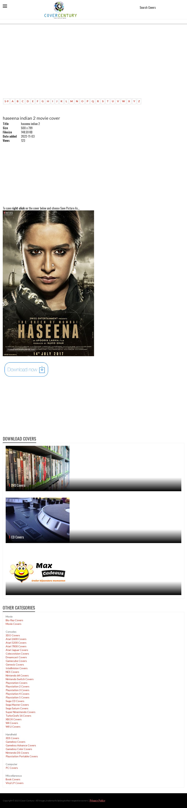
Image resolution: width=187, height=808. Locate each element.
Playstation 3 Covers (17, 690)
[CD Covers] (93, 520)
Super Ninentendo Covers (20, 711)
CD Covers (17, 537)
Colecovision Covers (17, 653)
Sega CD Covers (15, 701)
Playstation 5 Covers (17, 697)
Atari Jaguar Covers (17, 649)
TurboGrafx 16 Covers (18, 715)
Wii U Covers (13, 726)
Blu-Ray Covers (14, 620)
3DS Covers (12, 738)
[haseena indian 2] (26, 369)
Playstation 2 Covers (17, 686)
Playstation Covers (16, 682)
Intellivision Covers (17, 668)
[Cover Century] (61, 9)
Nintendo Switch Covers (20, 679)
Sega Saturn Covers (17, 708)
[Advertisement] (93, 68)
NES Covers (12, 671)
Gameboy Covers (15, 741)
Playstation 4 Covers (17, 693)
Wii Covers (12, 722)
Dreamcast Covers (16, 657)
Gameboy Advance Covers (21, 745)
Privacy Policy (97, 800)
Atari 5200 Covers (16, 642)
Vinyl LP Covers (15, 782)
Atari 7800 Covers (16, 646)
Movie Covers (13, 623)
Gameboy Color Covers (19, 749)
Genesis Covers (15, 664)
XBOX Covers (14, 719)
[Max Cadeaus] (93, 572)
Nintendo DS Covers (17, 752)
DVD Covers (18, 485)
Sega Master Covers (17, 704)
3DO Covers (13, 635)
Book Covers (13, 779)
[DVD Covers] (93, 468)
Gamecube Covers (16, 660)
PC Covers (12, 767)
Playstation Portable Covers (22, 756)
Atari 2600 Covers (16, 638)
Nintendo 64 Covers (17, 675)
